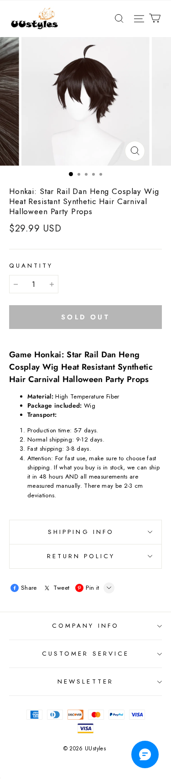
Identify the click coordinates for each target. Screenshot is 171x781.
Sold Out (85, 317)
